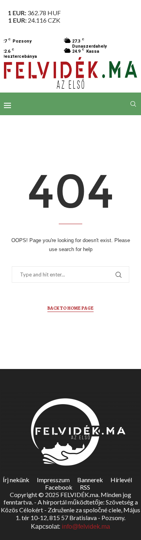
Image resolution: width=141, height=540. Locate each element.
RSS (85, 487)
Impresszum (53, 479)
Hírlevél (121, 479)
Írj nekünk (16, 479)
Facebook (58, 487)
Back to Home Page (70, 308)
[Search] (133, 104)
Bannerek (90, 479)
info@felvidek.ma (86, 526)
